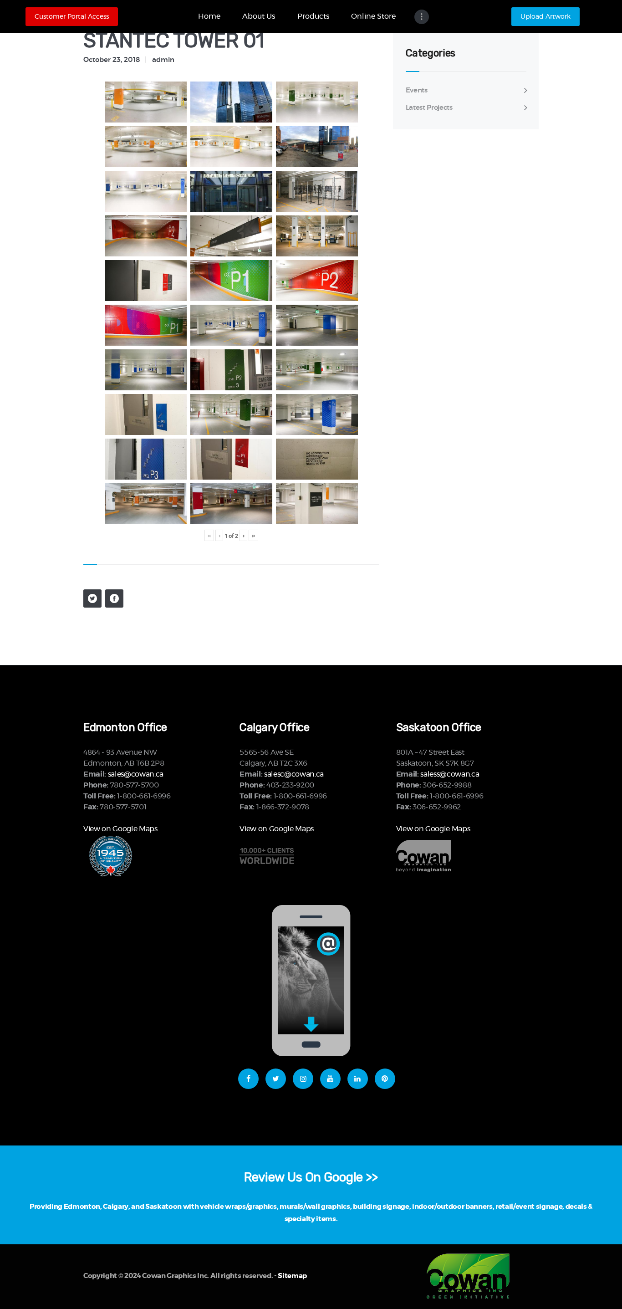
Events (417, 90)
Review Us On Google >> (311, 1177)
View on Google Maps (120, 829)
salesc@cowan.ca (294, 774)
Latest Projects (429, 107)
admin (163, 59)
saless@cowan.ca (449, 774)
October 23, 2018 (111, 59)
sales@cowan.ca (135, 774)
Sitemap (292, 1276)
